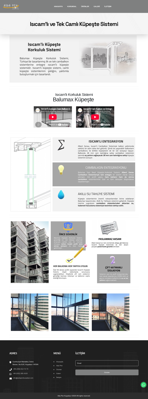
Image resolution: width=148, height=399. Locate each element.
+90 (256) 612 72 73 (20, 369)
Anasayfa (58, 6)
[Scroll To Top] (144, 396)
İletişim (107, 6)
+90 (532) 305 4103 (20, 373)
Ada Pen (59, 366)
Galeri (97, 6)
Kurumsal (72, 6)
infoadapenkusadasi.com (23, 378)
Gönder (107, 372)
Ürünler (85, 6)
